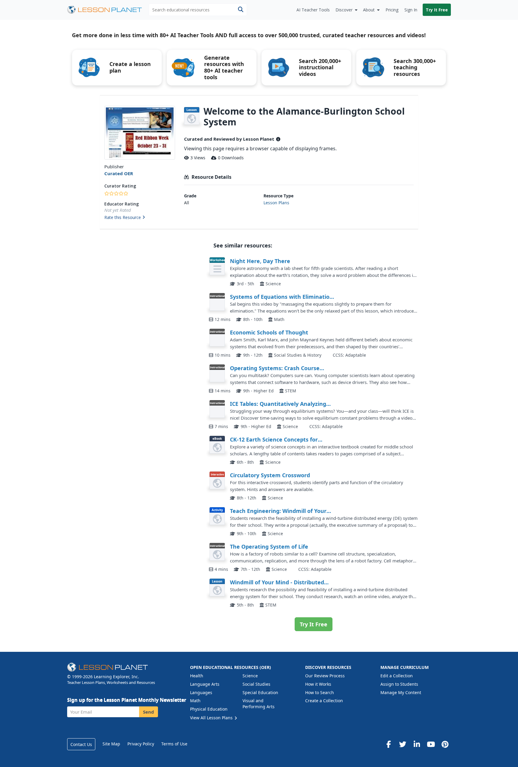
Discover (344, 10)
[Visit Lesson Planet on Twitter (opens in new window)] (403, 744)
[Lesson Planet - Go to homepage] (108, 9)
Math (195, 700)
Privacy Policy (140, 744)
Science (250, 676)
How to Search (319, 692)
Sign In (410, 10)
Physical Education (209, 709)
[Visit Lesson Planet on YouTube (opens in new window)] (431, 744)
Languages (201, 692)
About (369, 10)
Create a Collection (324, 700)
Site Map (111, 744)
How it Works (318, 684)
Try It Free (437, 10)
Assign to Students (399, 684)
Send (148, 712)
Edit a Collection (396, 676)
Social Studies (256, 684)
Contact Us (81, 744)
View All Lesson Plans (212, 718)
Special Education (260, 692)
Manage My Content (400, 692)
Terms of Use (174, 744)
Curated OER (118, 173)
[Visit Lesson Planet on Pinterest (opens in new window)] (445, 744)
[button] (139, 218)
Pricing (392, 10)
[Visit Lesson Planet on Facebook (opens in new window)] (388, 744)
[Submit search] (240, 10)
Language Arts (204, 684)
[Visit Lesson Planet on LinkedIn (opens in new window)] (417, 744)
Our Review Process (325, 676)
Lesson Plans (276, 202)
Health (196, 676)
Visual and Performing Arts (259, 703)
